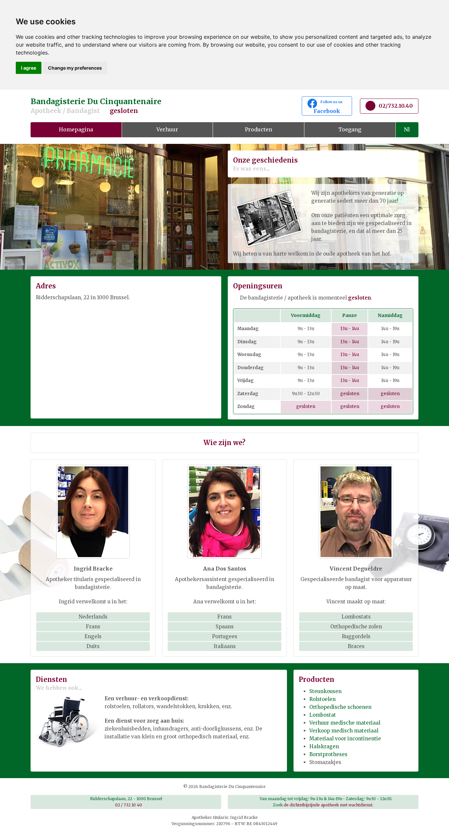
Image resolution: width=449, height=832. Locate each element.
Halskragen (324, 746)
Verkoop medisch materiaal (343, 731)
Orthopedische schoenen (340, 707)
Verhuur (167, 129)
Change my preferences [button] (75, 68)
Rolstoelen (322, 699)
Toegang (349, 129)
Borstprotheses (328, 754)
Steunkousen (325, 691)
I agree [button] (28, 68)
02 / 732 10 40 (128, 804)
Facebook (330, 107)
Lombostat (322, 715)
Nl (407, 129)
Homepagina (76, 129)
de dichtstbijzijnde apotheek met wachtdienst (328, 804)
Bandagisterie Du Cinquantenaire (96, 106)
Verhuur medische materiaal (344, 723)
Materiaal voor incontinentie (345, 738)
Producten (258, 129)
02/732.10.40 (396, 105)
